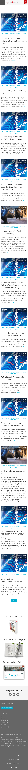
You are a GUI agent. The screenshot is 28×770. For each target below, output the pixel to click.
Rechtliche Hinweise (14, 759)
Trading (16, 35)
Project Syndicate (5, 727)
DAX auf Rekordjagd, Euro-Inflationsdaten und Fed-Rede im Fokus (14, 41)
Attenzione (12, 226)
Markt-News (19, 33)
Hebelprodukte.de (5, 722)
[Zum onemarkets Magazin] (14, 650)
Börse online (4, 717)
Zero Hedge (3, 724)
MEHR (14, 600)
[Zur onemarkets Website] (14, 672)
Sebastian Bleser (22, 14)
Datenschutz (17, 755)
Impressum (8, 755)
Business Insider (5, 720)
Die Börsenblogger (5, 726)
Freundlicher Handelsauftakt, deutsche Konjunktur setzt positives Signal (12, 186)
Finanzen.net (4, 718)
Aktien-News (5, 33)
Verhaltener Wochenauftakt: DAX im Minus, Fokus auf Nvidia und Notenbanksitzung (13, 285)
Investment (12, 33)
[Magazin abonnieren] (14, 627)
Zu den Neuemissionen (7, 707)
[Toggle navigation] (2, 2)
